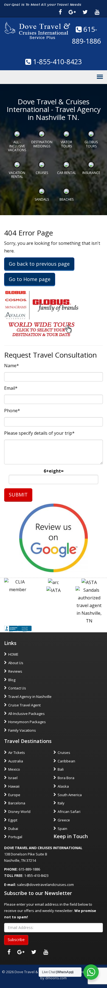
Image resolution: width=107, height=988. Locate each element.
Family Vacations (22, 730)
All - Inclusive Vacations (17, 146)
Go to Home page (29, 279)
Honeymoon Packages (27, 721)
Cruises (42, 172)
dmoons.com (56, 977)
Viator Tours (66, 144)
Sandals (42, 199)
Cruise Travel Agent (24, 705)
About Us (15, 662)
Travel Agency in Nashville (30, 696)
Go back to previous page (39, 263)
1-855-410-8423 (56, 61)
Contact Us (17, 688)
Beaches (67, 199)
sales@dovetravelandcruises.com (45, 884)
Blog (11, 679)
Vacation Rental (17, 174)
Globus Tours (91, 144)
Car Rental (66, 172)
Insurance (91, 172)
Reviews (15, 671)
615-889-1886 (29, 869)
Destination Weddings (41, 144)
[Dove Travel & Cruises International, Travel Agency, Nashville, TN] (18, 628)
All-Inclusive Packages (26, 713)
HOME (13, 654)
